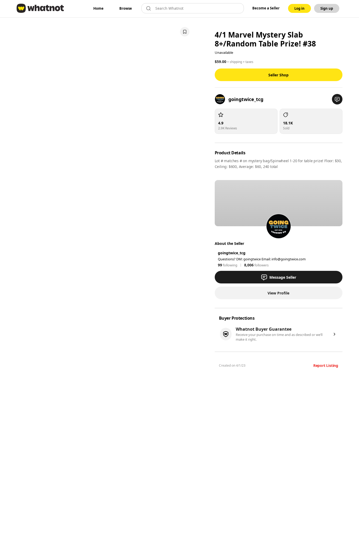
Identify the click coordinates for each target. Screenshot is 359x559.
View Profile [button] (278, 293)
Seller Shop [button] (278, 74)
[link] (98, 8)
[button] (337, 99)
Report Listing (325, 365)
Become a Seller (266, 8)
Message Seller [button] (282, 277)
